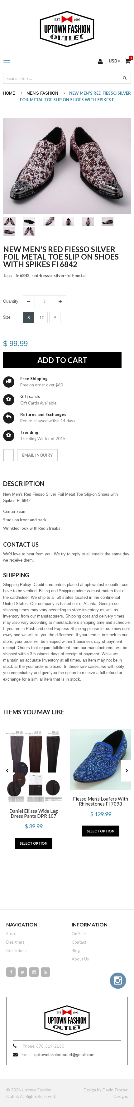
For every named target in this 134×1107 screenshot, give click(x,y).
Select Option (33, 843)
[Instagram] (34, 972)
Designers (15, 942)
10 (41, 317)
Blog (76, 950)
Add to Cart (62, 360)
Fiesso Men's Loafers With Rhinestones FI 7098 (100, 801)
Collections (16, 950)
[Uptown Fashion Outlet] (67, 27)
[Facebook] (11, 972)
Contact (79, 942)
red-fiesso (42, 275)
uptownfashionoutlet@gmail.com (64, 1054)
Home (9, 93)
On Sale (79, 933)
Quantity (10, 301)
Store (11, 933)
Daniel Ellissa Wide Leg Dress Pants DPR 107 (33, 813)
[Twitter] (22, 972)
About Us (80, 958)
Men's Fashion (42, 93)
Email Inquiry (37, 455)
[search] (124, 77)
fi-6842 (23, 275)
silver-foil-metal (70, 275)
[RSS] (45, 972)
